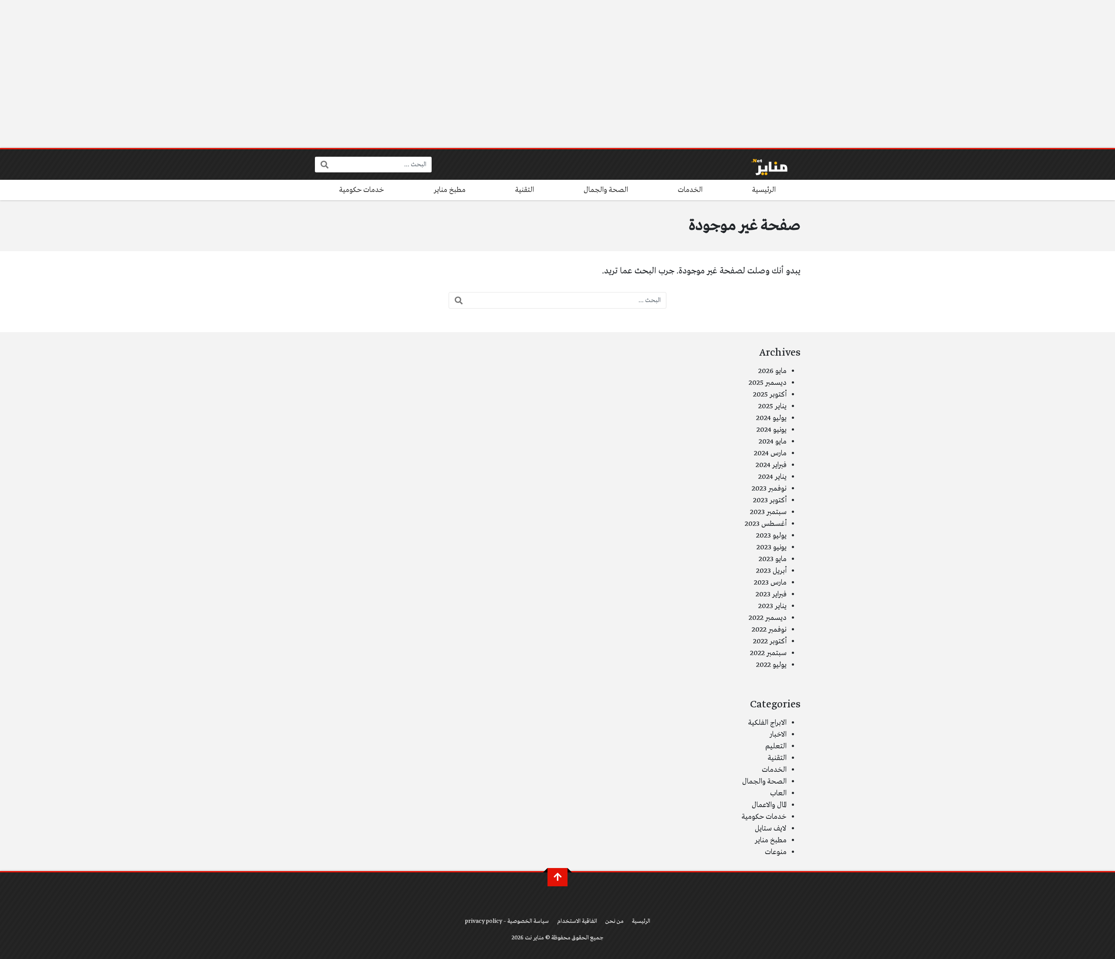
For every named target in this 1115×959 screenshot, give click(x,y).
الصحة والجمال (606, 190)
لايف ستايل (771, 828)
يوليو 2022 (771, 665)
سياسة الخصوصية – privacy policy (507, 921)
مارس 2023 (770, 582)
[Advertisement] (557, 74)
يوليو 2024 (771, 418)
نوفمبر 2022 (769, 629)
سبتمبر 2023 (768, 512)
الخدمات (690, 190)
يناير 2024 (772, 476)
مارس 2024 (770, 453)
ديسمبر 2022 (768, 618)
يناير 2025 (772, 406)
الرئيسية (764, 190)
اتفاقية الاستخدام (577, 921)
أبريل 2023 (771, 570)
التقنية (524, 190)
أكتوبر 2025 (770, 394)
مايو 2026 (772, 371)
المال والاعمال (769, 805)
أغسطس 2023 (766, 523)
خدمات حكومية (361, 190)
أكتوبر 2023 (770, 500)
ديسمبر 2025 (768, 382)
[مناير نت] (765, 164)
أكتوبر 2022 (770, 641)
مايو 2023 (773, 559)
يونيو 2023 (772, 547)
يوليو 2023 (771, 535)
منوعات (776, 852)
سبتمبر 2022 (768, 653)
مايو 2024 (773, 441)
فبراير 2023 (771, 594)
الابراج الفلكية (767, 722)
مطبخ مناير (450, 190)
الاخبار (778, 734)
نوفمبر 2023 (769, 488)
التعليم (776, 746)
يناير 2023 (772, 606)
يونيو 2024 (772, 429)
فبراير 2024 (771, 465)
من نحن (614, 921)
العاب (778, 793)
